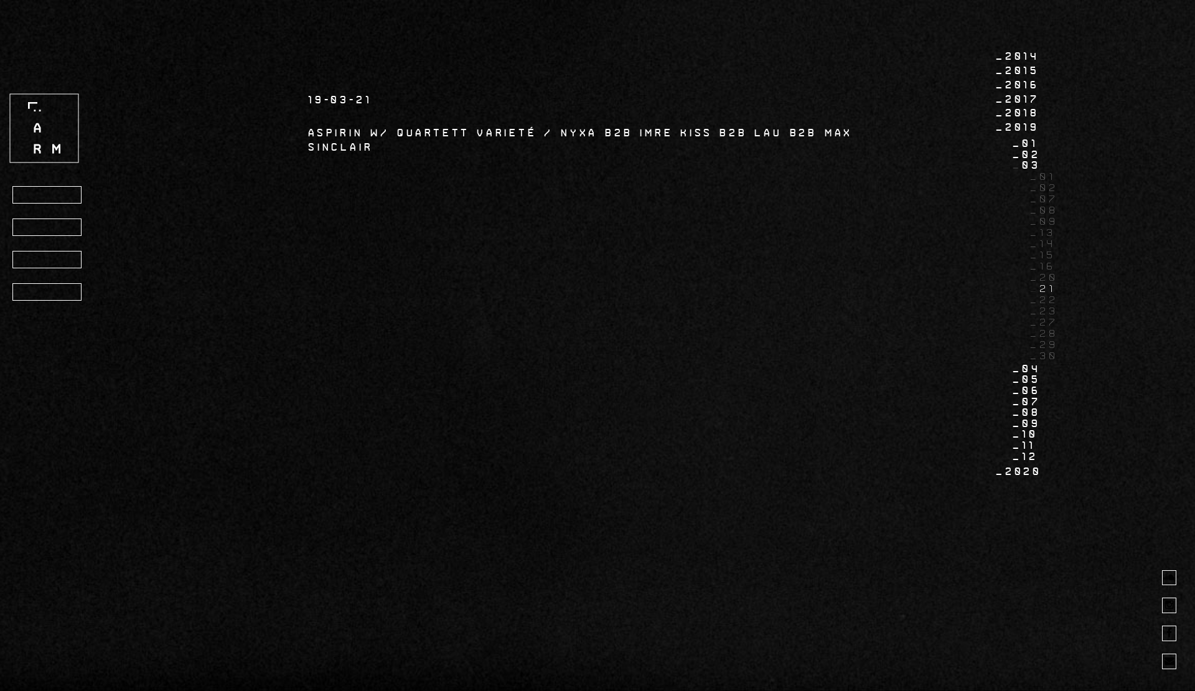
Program (49, 195)
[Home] (44, 128)
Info (35, 227)
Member (45, 292)
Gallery (48, 260)
